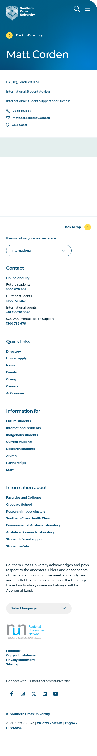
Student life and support (25, 539)
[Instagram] (22, 693)
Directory (13, 351)
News (10, 365)
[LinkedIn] (44, 693)
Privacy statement (20, 660)
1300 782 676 (16, 323)
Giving (11, 379)
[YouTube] (55, 693)
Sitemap (12, 664)
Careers (12, 386)
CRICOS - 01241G (49, 723)
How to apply (16, 358)
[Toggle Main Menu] (87, 8)
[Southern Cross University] (20, 13)
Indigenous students (22, 435)
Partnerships (16, 463)
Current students (19, 442)
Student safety (17, 546)
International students (23, 428)
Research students (20, 449)
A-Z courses (15, 393)
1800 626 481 (16, 289)
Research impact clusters (25, 511)
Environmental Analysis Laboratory (33, 525)
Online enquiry (17, 278)
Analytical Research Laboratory (30, 532)
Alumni (12, 456)
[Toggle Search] (76, 8)
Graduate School (19, 504)
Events (11, 372)
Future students (18, 421)
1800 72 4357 (16, 301)
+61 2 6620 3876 (18, 312)
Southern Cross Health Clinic (28, 518)
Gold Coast (19, 125)
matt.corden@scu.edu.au (31, 117)
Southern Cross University (30, 714)
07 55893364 (22, 110)
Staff (10, 470)
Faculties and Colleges (23, 497)
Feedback (14, 651)
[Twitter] (33, 693)
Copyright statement (22, 655)
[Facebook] (11, 693)
